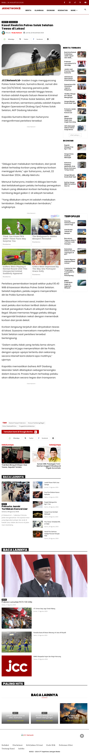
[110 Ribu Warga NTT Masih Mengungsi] (81, 96)
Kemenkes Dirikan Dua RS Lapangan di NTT (69, 251)
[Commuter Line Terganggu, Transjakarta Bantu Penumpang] (81, 270)
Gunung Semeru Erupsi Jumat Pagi (69, 223)
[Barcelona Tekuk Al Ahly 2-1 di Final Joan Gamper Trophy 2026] (81, 241)
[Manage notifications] (82, 736)
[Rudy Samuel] (4, 33)
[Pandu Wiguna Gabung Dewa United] (81, 262)
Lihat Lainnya (74, 135)
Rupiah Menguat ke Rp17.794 (68, 147)
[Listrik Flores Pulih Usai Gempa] (38, 485)
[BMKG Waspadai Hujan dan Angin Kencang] (81, 119)
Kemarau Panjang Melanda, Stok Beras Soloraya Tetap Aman (70, 166)
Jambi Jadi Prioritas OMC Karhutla (69, 71)
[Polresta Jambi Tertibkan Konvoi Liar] (16, 492)
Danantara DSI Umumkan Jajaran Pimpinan (69, 87)
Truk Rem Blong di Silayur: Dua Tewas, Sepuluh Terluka (14, 466)
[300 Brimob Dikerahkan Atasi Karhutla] (81, 79)
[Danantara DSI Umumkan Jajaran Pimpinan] (81, 87)
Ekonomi (73, 713)
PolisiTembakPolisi (10, 426)
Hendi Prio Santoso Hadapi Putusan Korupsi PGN (52, 534)
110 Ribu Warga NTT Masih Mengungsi (69, 95)
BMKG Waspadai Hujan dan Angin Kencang (70, 119)
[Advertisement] (31, 144)
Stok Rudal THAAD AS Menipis (68, 231)
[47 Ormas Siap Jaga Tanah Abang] (17, 618)
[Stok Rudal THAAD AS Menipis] (81, 232)
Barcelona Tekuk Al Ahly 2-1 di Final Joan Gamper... (70, 241)
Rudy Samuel (17, 33)
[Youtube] (85, 3)
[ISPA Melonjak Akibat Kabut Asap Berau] (81, 128)
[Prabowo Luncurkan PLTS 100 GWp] (81, 64)
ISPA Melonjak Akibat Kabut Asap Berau (69, 128)
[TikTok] (75, 3)
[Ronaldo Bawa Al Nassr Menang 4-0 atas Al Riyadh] (17, 642)
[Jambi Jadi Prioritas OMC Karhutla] (81, 71)
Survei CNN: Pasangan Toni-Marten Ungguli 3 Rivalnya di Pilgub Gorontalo (49, 466)
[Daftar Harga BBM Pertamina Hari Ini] (81, 184)
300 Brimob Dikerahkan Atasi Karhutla (69, 78)
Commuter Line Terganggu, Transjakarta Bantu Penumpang (70, 271)
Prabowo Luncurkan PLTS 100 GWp (70, 63)
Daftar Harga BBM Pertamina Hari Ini (70, 184)
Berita (5, 22)
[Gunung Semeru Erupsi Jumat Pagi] (81, 223)
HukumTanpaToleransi (17, 423)
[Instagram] (70, 3)
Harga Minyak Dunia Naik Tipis (70, 102)
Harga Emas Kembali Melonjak (68, 155)
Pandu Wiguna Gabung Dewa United (69, 261)
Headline (13, 22)
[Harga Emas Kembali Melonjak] (38, 514)
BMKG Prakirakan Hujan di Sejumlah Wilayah (68, 284)
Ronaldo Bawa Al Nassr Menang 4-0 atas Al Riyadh (49, 632)
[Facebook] (64, 3)
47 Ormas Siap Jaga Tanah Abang (44, 608)
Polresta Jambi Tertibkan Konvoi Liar (15, 508)
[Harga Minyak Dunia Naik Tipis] (81, 104)
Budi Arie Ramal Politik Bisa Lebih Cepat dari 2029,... (70, 55)
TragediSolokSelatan (27, 426)
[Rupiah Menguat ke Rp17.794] (38, 504)
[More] (47, 39)
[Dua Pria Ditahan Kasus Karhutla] (38, 494)
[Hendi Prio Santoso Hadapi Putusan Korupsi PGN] (38, 534)
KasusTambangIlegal (36, 423)
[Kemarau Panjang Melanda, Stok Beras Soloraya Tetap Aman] (81, 165)
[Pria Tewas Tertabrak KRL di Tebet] (38, 524)
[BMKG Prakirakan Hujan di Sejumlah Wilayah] (81, 283)
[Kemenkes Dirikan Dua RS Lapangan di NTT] (81, 251)
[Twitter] (80, 3)
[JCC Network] (11, 8)
